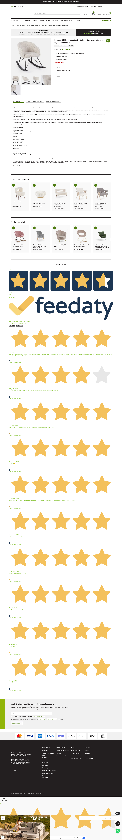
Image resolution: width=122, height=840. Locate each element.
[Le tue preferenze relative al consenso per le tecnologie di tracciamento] (2, 837)
